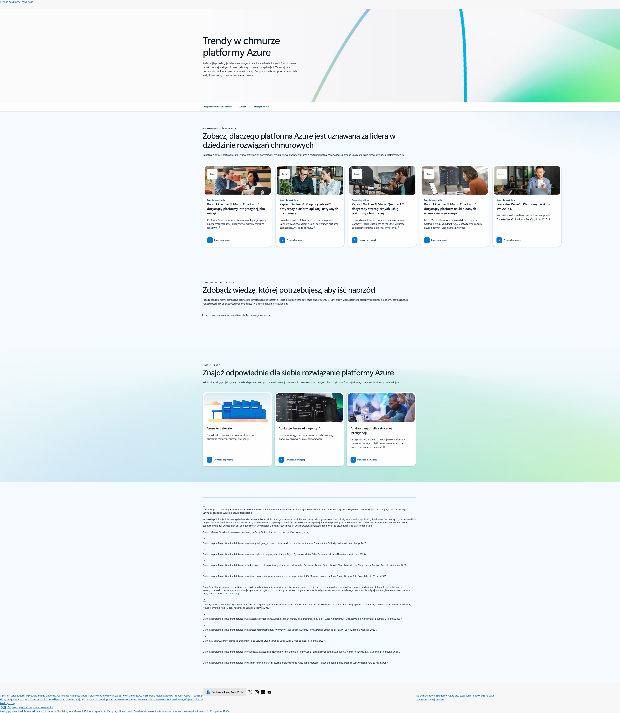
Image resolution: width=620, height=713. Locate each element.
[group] (238, 205)
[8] (204, 614)
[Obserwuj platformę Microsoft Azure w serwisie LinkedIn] (263, 692)
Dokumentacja (73, 699)
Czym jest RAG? (436, 699)
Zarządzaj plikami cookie (120, 711)
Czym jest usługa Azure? (12, 695)
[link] (217, 108)
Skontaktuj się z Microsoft (70, 711)
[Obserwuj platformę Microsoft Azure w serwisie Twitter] (250, 692)
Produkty (178, 695)
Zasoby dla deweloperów (100, 699)
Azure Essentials (146, 695)
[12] (205, 658)
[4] (204, 560)
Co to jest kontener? (416, 699)
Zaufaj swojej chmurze (126, 695)
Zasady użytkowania (144, 711)
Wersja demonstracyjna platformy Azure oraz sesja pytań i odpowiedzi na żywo (453, 695)
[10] (205, 636)
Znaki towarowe (163, 711)
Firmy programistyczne (12, 699)
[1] (204, 505)
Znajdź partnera (57, 699)
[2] (204, 538)
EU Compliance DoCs (218, 711)
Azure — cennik (192, 695)
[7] (204, 600)
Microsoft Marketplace (36, 699)
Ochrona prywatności (95, 711)
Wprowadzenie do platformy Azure (44, 695)
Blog (84, 699)
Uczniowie (119, 699)
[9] (204, 625)
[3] (204, 549)
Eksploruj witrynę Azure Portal (227, 692)
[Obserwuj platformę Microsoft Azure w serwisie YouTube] (269, 692)
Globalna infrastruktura (75, 695)
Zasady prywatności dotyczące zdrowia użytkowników (28, 711)
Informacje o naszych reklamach (189, 711)
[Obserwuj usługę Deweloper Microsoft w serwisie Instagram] (257, 692)
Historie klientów (164, 695)
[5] (204, 571)
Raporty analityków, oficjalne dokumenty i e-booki (189, 699)
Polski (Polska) (7, 703)
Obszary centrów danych (101, 695)
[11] (204, 647)
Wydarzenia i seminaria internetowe (144, 699)
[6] (204, 582)
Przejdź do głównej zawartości (17, 1)
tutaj (236, 593)
